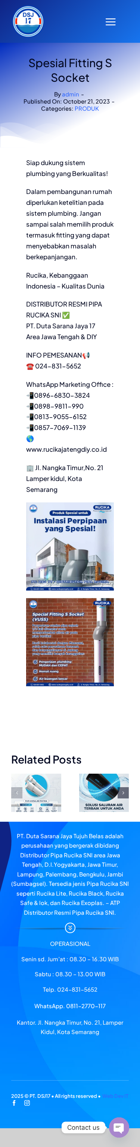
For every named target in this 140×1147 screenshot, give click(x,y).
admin (70, 94)
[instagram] (27, 1103)
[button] (16, 792)
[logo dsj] (28, 7)
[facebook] (14, 1103)
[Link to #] (110, 22)
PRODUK (87, 108)
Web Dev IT (115, 1096)
